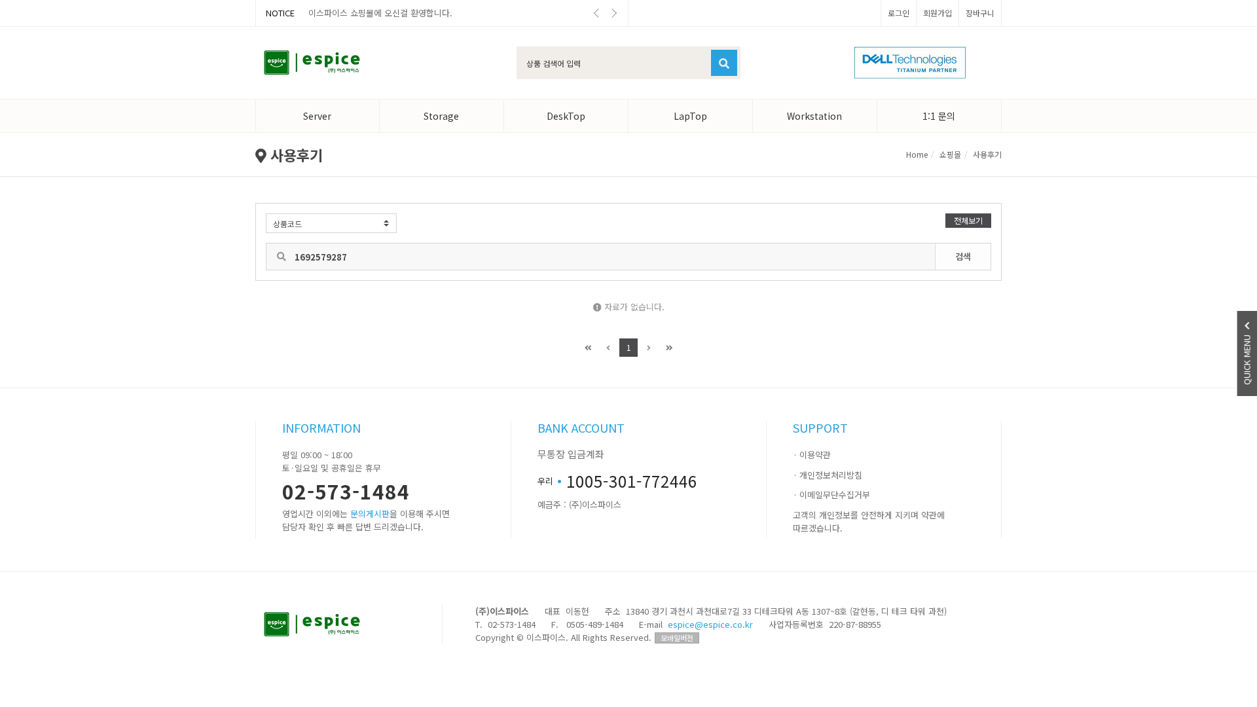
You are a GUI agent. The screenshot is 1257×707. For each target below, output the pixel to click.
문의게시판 (370, 513)
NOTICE (280, 13)
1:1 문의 (938, 115)
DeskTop (566, 115)
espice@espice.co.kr (710, 624)
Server (317, 115)
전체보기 (968, 220)
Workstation (814, 115)
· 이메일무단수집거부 (831, 494)
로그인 (898, 12)
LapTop (690, 115)
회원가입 (937, 12)
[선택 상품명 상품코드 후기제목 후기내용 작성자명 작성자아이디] (331, 223)
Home (917, 154)
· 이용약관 (812, 454)
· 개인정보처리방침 (827, 475)
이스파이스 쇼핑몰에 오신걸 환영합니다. (380, 13)
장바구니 (980, 12)
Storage (441, 115)
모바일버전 (677, 637)
